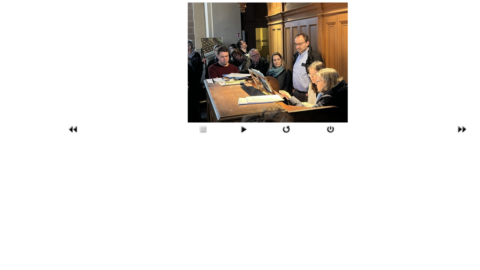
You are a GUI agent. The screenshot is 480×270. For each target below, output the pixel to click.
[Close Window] (330, 128)
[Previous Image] (73, 128)
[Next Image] (462, 128)
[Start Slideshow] (244, 128)
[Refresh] (286, 128)
